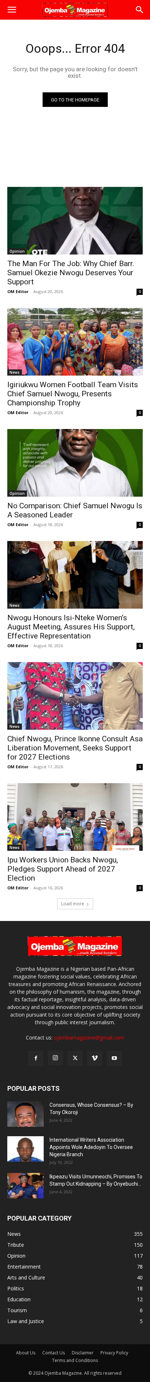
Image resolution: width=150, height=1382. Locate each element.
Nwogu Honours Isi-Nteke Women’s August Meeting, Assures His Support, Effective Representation (71, 626)
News (14, 372)
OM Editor (17, 291)
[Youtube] (114, 1058)
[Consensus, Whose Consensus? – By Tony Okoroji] (25, 1114)
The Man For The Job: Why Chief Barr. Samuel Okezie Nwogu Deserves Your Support (70, 272)
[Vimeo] (94, 1058)
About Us (25, 1353)
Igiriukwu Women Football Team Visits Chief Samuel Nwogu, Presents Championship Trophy (72, 393)
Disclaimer (83, 1353)
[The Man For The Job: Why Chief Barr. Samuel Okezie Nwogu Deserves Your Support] (75, 221)
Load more (72, 904)
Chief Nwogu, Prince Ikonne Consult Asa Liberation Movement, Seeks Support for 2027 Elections (75, 747)
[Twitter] (75, 1058)
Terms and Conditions (75, 1360)
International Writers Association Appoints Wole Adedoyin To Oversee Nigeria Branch (91, 1147)
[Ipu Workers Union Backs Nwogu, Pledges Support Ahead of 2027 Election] (75, 817)
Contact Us (53, 1353)
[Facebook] (35, 1058)
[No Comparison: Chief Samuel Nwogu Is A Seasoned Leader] (75, 463)
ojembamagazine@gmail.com (89, 1037)
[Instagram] (55, 1058)
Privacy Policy (114, 1353)
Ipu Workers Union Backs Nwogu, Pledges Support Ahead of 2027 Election (62, 869)
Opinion (17, 251)
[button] (11, 10)
